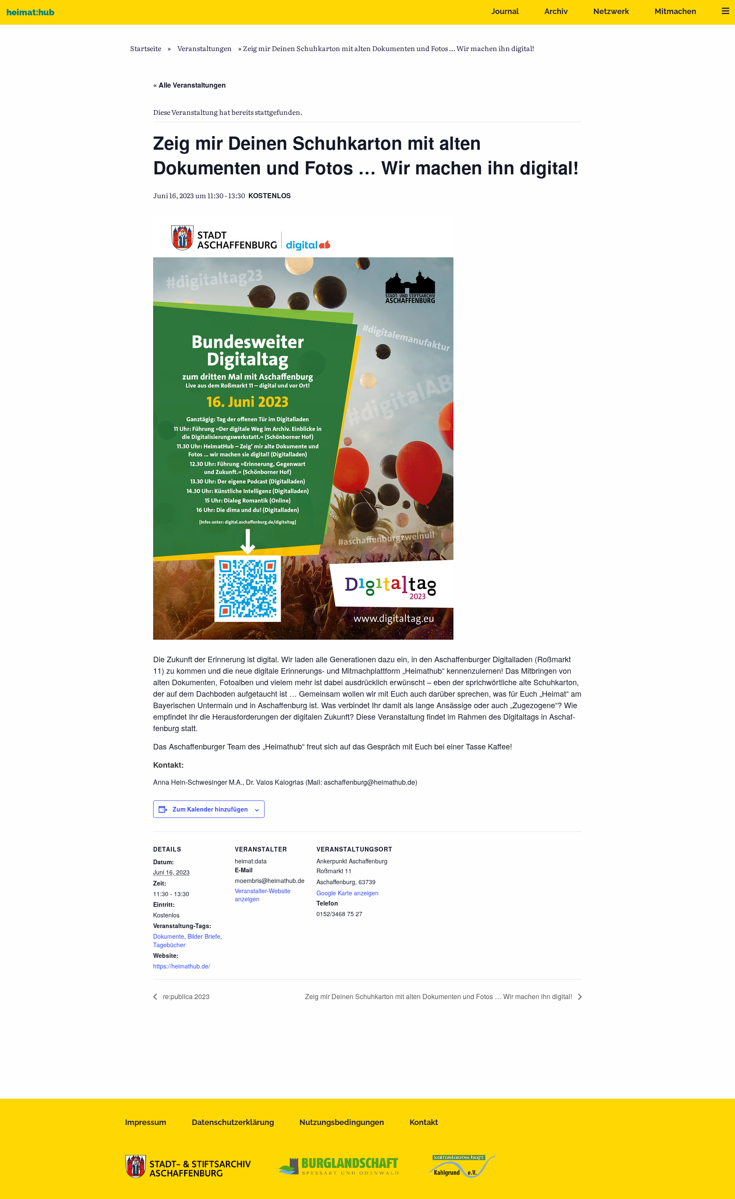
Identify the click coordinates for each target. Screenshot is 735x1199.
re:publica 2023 (185, 996)
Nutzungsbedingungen (341, 1122)
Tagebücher (169, 944)
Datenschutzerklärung (233, 1122)
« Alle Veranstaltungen (189, 85)
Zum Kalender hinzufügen (210, 809)
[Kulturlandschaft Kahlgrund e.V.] (462, 1175)
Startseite (145, 48)
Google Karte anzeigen (347, 893)
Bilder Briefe (204, 936)
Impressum (145, 1122)
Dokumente (168, 936)
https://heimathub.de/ (181, 966)
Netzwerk (611, 11)
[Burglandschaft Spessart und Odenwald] (339, 1175)
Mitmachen (675, 11)
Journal (505, 11)
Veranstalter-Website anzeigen (263, 894)
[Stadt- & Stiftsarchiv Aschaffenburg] (188, 1175)
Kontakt (424, 1122)
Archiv (556, 11)
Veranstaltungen (204, 48)
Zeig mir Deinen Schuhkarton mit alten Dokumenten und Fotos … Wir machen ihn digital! (439, 996)
